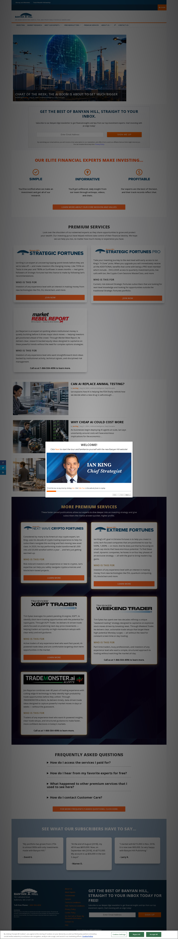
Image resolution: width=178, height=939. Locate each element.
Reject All (136, 934)
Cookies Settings (119, 934)
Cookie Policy (87, 936)
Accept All (154, 934)
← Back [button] (121, 495)
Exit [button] (115, 495)
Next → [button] (128, 495)
